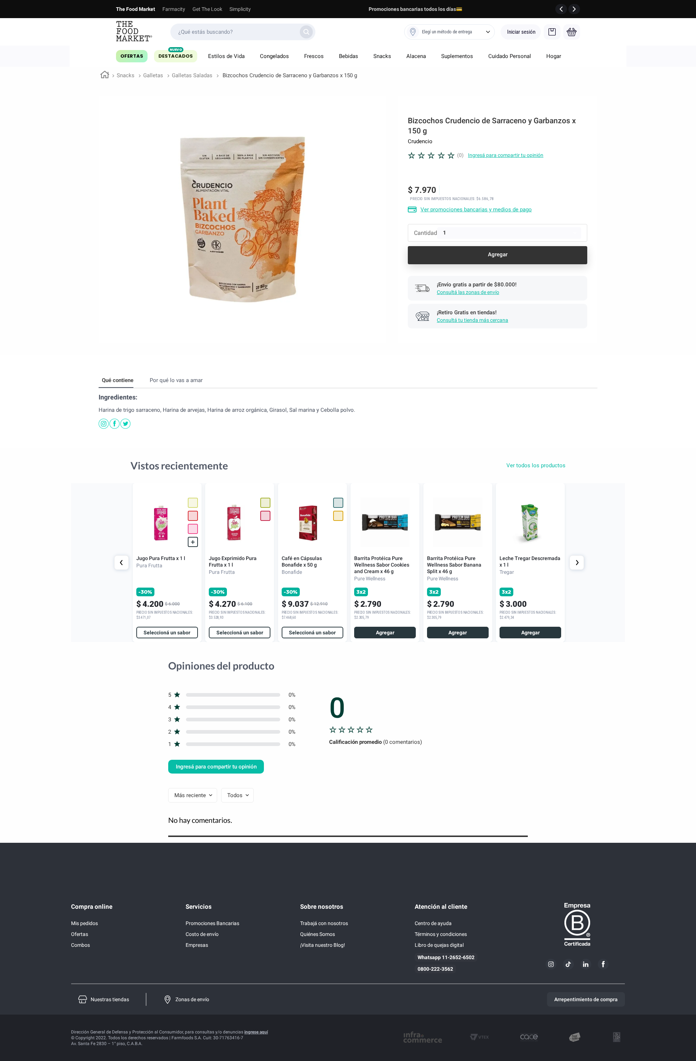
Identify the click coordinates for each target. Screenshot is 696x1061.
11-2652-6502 (458, 957)
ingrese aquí (256, 1032)
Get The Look (207, 9)
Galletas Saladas (192, 75)
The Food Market (135, 9)
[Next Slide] (576, 562)
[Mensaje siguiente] (574, 9)
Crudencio (420, 141)
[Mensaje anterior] (561, 9)
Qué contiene (117, 380)
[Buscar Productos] (306, 31)
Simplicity (240, 9)
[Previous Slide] (121, 562)
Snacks (125, 75)
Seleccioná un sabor (167, 632)
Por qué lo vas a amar (176, 380)
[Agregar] (497, 255)
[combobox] (242, 32)
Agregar (385, 632)
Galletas (153, 75)
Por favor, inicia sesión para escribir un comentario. (505, 155)
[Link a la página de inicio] (105, 76)
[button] (193, 529)
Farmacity (173, 9)
